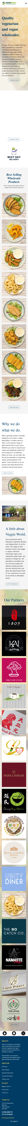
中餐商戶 (4, 1095)
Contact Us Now (14, 80)
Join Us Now (14, 1024)
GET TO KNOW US (12, 584)
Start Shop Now (14, 407)
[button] (26, 3)
